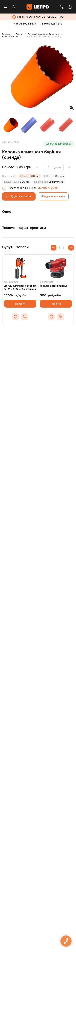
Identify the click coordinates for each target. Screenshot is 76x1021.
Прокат (19, 34)
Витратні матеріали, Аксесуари (43, 34)
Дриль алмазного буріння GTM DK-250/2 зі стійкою (20, 287)
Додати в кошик (21, 196)
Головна (6, 34)
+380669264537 (25, 23)
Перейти (20, 303)
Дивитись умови (48, 188)
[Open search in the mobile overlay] (14, 6)
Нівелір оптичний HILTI (54, 285)
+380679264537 (51, 23)
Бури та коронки (10, 37)
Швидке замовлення (53, 196)
